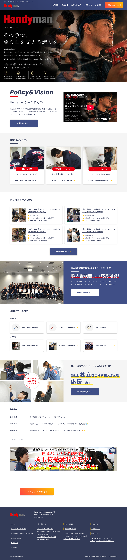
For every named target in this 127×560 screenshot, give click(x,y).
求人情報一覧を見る (63, 251)
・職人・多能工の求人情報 (45, 529)
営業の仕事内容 (105, 345)
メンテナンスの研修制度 (68, 327)
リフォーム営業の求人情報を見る (100, 180)
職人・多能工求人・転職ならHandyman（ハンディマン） (11, 6)
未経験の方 (88, 5)
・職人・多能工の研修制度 (72, 539)
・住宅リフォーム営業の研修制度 (74, 533)
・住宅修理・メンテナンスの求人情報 (48, 531)
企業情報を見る (23, 123)
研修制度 (65, 5)
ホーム (13, 524)
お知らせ (12, 556)
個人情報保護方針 (19, 556)
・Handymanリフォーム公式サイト (101, 538)
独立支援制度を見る (85, 392)
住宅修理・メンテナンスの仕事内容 (22, 533)
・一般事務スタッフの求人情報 (46, 537)
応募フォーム (95, 529)
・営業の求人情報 (42, 534)
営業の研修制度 (105, 327)
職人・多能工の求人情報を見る (27, 180)
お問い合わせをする (114, 5)
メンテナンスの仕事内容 (68, 345)
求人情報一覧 (42, 524)
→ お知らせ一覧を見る (17, 439)
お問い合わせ (95, 524)
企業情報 (98, 5)
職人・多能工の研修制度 (32, 327)
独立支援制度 (76, 5)
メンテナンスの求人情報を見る (63, 180)
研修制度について (70, 529)
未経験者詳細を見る (85, 292)
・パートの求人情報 (43, 539)
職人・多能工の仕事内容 (32, 345)
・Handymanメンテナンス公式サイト (102, 541)
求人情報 (55, 5)
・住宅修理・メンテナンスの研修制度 (75, 536)
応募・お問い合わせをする (36, 492)
